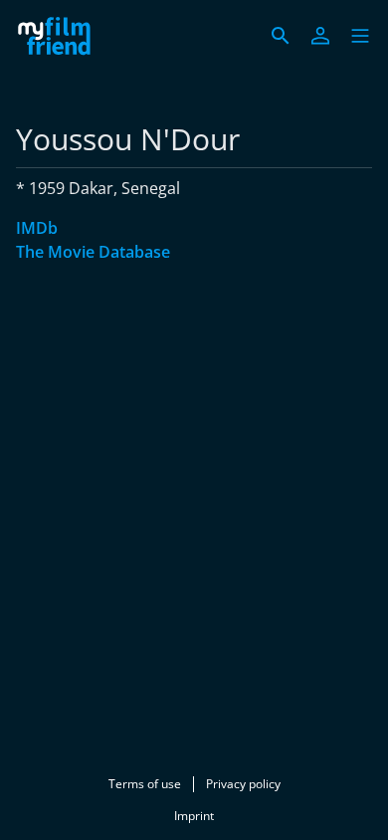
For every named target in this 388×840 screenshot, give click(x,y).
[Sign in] (320, 36)
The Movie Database (93, 252)
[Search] (280, 36)
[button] (360, 36)
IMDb (37, 228)
